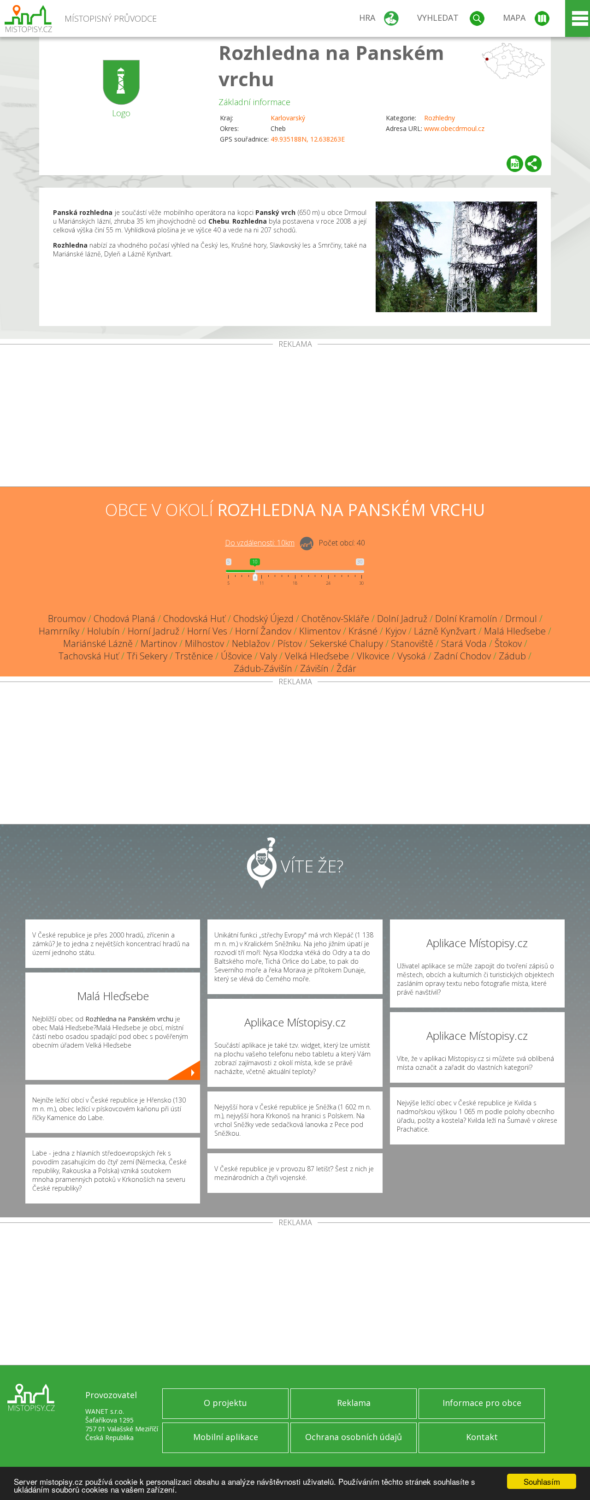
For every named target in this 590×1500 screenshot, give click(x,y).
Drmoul (521, 618)
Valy (268, 656)
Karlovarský (288, 117)
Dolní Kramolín (466, 618)
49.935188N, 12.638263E (308, 139)
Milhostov (204, 643)
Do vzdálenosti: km (260, 543)
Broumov (67, 618)
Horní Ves (207, 631)
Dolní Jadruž (402, 618)
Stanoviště (412, 643)
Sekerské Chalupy (346, 643)
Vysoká (411, 656)
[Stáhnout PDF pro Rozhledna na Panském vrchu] (515, 163)
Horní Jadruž (153, 631)
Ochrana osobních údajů (353, 1436)
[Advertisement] (295, 417)
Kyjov (395, 631)
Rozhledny (439, 117)
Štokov (508, 643)
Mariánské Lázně (98, 643)
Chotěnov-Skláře (335, 618)
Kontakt (482, 1436)
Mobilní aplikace (225, 1436)
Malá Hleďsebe (515, 631)
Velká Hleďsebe (317, 656)
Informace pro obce (481, 1402)
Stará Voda (464, 643)
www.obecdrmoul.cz (454, 128)
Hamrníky (59, 631)
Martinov (159, 643)
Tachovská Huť (89, 656)
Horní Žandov (263, 631)
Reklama (354, 1402)
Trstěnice (194, 656)
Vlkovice (373, 656)
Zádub (512, 656)
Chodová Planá (124, 618)
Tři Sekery (147, 656)
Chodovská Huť (194, 618)
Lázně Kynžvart (445, 631)
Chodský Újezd (263, 618)
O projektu (225, 1402)
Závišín (314, 668)
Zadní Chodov (462, 656)
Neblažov (251, 643)
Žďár (346, 668)
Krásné (363, 631)
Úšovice (236, 656)
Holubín (103, 631)
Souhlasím (542, 1481)
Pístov (289, 643)
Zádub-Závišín (263, 668)
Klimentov (320, 631)
